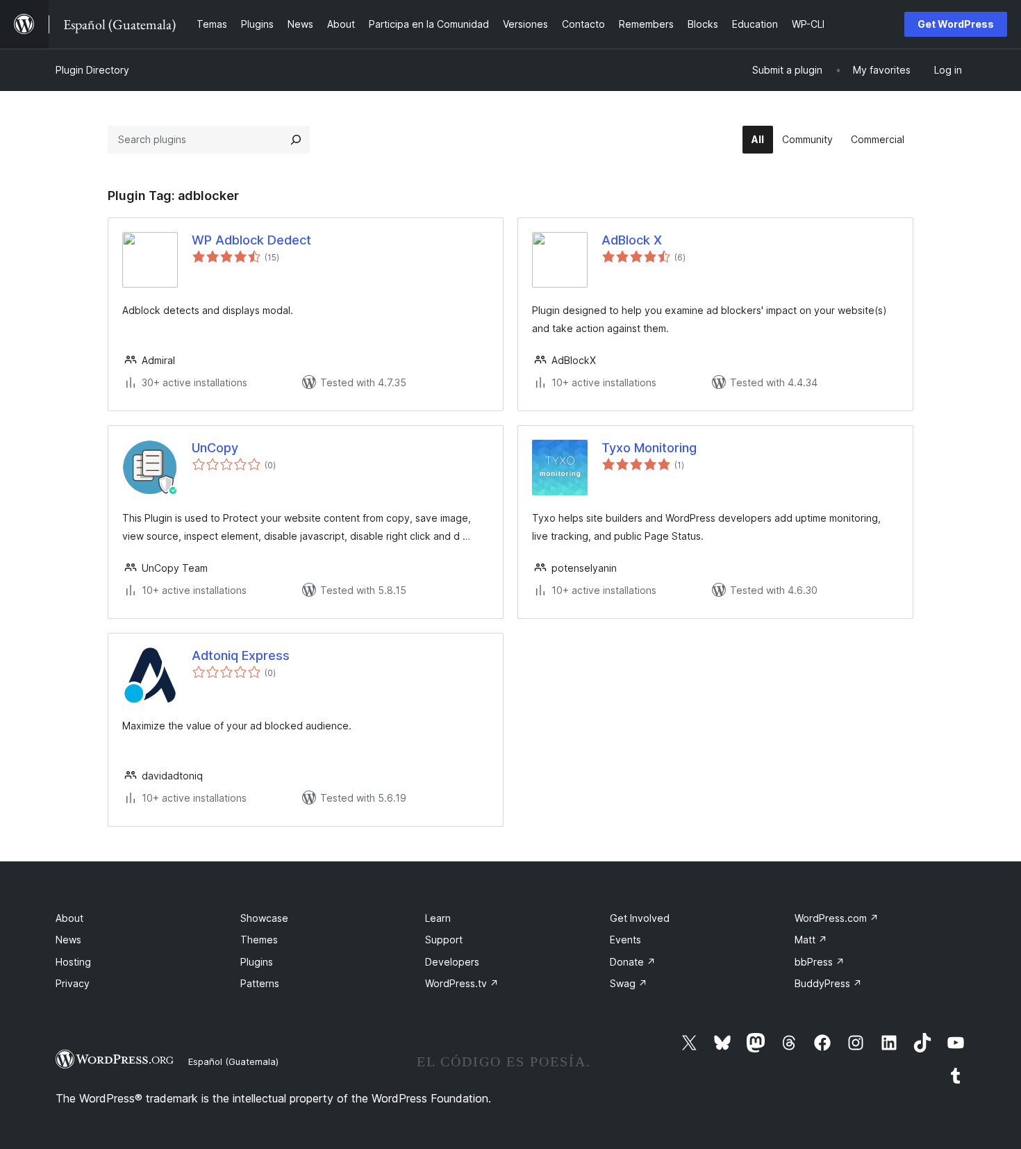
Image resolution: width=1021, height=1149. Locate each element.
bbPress (820, 962)
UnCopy (215, 447)
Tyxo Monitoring (649, 447)
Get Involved (640, 918)
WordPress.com (837, 918)
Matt (811, 939)
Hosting (73, 962)
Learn (438, 918)
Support (444, 939)
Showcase (264, 918)
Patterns (259, 983)
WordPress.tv (462, 983)
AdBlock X (631, 240)
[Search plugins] (296, 140)
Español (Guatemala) (233, 1061)
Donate (633, 962)
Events (625, 939)
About (69, 918)
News (68, 939)
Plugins (256, 962)
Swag (628, 983)
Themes (259, 939)
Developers (452, 962)
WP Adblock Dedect (251, 240)
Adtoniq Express (241, 655)
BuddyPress (828, 983)
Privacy (73, 983)
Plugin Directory (92, 70)
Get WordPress (956, 24)
